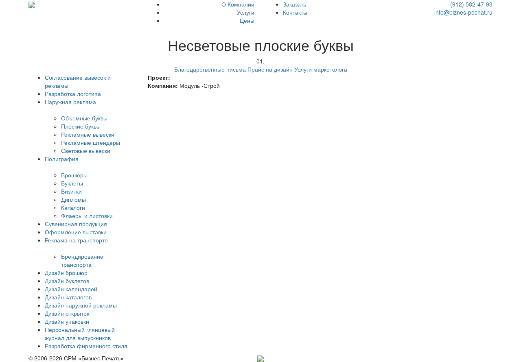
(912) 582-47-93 (471, 4)
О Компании (237, 4)
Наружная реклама (70, 102)
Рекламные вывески (87, 134)
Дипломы (73, 199)
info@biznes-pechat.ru (463, 12)
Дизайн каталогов (68, 297)
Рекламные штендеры (90, 142)
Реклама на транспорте (76, 240)
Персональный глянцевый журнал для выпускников (80, 333)
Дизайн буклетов (67, 281)
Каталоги (73, 207)
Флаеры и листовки (87, 216)
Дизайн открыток (67, 313)
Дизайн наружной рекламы (81, 305)
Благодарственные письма (210, 69)
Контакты (295, 12)
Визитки (71, 191)
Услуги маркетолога (320, 69)
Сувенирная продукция (76, 224)
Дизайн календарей (71, 289)
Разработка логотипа (73, 93)
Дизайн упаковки (67, 321)
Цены (247, 20)
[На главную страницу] (31, 4)
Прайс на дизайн (270, 69)
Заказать (294, 4)
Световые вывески (85, 150)
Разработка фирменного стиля (86, 346)
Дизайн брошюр (66, 272)
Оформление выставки (76, 232)
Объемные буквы (84, 118)
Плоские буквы (81, 126)
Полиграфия (62, 159)
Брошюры (74, 175)
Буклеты (72, 183)
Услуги (245, 12)
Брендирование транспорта (82, 260)
